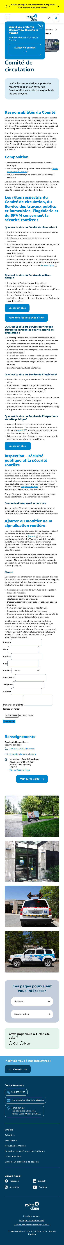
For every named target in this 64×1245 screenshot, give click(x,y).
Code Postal (9, 677)
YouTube (43, 1187)
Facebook (14, 1181)
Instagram (14, 1187)
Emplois (9, 1129)
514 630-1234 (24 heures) (21, 748)
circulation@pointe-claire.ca (22, 754)
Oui (15, 1043)
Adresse (7, 656)
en (49, 17)
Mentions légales (31, 1216)
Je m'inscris (16, 1069)
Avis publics (11, 1140)
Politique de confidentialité (31, 1220)
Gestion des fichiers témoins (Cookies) (32, 1224)
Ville (5, 663)
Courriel (7, 691)
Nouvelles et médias (15, 1145)
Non (26, 1043)
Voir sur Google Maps (19, 770)
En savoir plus (17, 308)
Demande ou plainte (13, 704)
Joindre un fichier (11, 709)
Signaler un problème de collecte (22, 1161)
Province (7, 670)
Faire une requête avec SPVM (26, 317)
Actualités (10, 1135)
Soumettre (9, 721)
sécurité (21, 430)
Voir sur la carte (30, 779)
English (32, 1234)
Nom (5, 649)
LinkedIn (42, 1181)
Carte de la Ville (13, 1156)
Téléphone (8, 684)
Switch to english (24, 47)
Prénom (7, 642)
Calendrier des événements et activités (25, 1151)
